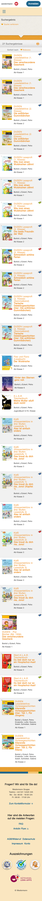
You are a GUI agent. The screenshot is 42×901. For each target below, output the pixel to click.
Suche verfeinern (11, 24)
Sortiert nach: (13, 50)
